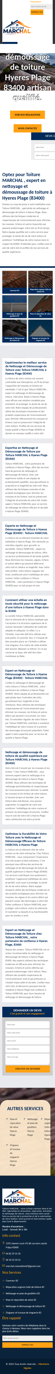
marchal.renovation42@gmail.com (23, 1266)
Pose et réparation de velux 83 (21, 1300)
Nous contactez (27, 128)
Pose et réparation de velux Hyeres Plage (15, 1127)
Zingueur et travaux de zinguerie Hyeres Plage (15, 1155)
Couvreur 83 (12, 1281)
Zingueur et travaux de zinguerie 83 (23, 1313)
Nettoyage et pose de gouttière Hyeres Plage (32, 1127)
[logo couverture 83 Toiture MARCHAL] (17, 27)
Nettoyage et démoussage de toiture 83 (25, 1306)
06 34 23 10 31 (14, 9)
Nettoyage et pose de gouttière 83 (23, 1293)
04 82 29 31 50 (14, 5)
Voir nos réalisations (27, 115)
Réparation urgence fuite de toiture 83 (25, 1287)
